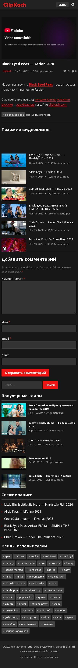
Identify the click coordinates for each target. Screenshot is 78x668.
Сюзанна (48, 624)
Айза (46, 617)
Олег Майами (29, 624)
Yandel (61, 610)
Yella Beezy (11, 617)
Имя (6, 322)
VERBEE (29, 610)
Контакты (26, 657)
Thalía (57, 603)
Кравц (70, 617)
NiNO (53, 583)
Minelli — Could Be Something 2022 (51, 239)
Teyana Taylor (40, 603)
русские (7, 104)
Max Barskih (57, 576)
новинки (63, 99)
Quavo (42, 597)
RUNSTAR (56, 597)
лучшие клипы (45, 99)
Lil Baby (66, 569)
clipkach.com (18, 646)
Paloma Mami (54, 590)
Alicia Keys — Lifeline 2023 (45, 172)
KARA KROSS (35, 569)
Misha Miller (38, 583)
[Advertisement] (39, 144)
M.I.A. (20, 576)
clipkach (7, 71)
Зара (58, 617)
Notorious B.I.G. (32, 590)
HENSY (69, 563)
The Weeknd (12, 610)
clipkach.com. (58, 104)
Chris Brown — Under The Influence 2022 (51, 224)
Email (6, 338)
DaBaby (9, 563)
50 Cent (20, 556)
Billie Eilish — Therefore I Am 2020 (49, 476)
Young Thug (30, 617)
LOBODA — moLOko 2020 (43, 440)
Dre (43, 563)
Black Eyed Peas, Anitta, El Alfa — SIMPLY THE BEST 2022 (49, 207)
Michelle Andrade (15, 583)
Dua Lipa (55, 563)
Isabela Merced (14, 569)
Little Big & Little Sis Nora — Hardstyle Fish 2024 (46, 156)
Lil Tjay (8, 576)
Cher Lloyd (67, 556)
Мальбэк (10, 624)
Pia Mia (9, 597)
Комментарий (13, 278)
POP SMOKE (25, 597)
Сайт (5, 355)
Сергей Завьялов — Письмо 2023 (50, 188)
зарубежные (25, 104)
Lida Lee (51, 569)
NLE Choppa (11, 590)
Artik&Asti (50, 556)
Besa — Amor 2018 (39, 458)
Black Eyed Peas (14, 114)
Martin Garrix (36, 576)
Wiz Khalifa (45, 610)
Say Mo (9, 603)
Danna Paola (27, 563)
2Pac (7, 556)
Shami (22, 603)
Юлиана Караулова (16, 631)
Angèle (35, 556)
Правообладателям (46, 657)
